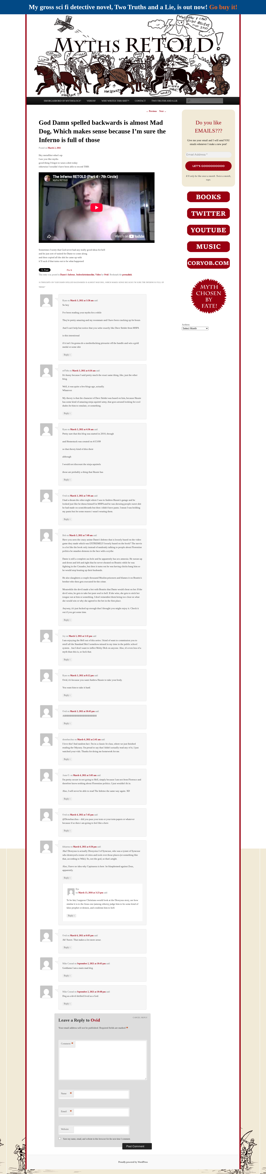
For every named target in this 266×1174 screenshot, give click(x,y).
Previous (151, 111)
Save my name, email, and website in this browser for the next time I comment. (96, 1139)
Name (66, 1093)
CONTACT (140, 100)
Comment (67, 1043)
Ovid (106, 274)
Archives (186, 324)
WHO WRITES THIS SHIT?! (115, 100)
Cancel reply (140, 1018)
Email (66, 1111)
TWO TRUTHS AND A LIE (164, 100)
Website (65, 1129)
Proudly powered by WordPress (133, 1162)
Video (98, 274)
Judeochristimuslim (85, 274)
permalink (127, 274)
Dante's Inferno (67, 274)
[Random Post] (208, 316)
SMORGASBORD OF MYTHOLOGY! (62, 100)
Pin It (69, 270)
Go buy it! (223, 7)
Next (162, 111)
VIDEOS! (91, 100)
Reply (67, 354)
